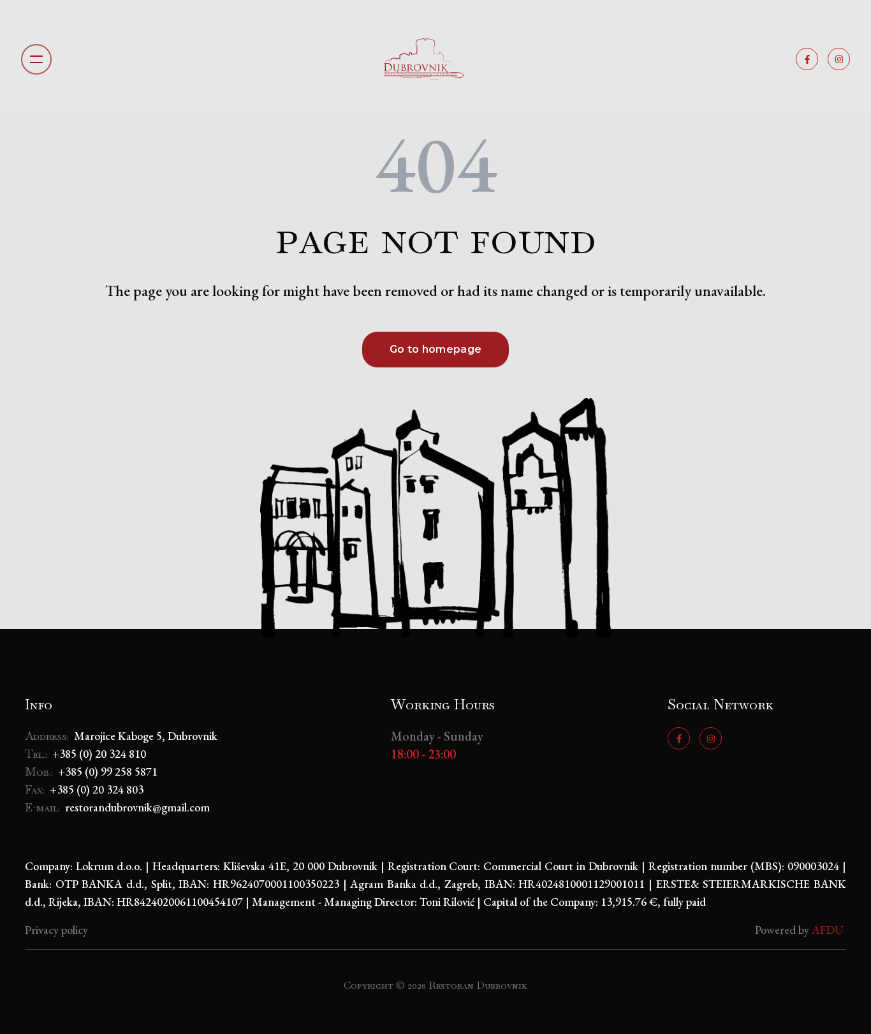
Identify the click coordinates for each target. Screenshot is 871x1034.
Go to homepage (435, 349)
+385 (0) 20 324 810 (99, 753)
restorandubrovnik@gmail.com (137, 807)
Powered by (800, 929)
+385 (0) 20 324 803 (96, 789)
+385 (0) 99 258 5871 (107, 771)
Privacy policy (56, 929)
